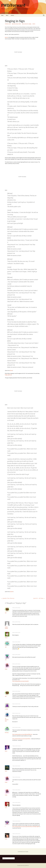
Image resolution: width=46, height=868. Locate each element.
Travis (6, 807)
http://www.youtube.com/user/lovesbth (20, 681)
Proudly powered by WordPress (23, 865)
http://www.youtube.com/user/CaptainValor (21, 738)
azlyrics (11, 591)
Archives (12, 15)
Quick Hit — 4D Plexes (39, 598)
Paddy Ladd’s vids (8, 374)
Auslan (6, 37)
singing (30, 23)
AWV (5, 612)
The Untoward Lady (6, 719)
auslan (25, 23)
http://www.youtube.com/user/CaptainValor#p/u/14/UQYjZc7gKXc (25, 826)
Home (2, 15)
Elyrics (11, 370)
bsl (27, 23)
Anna (34, 23)
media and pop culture (17, 23)
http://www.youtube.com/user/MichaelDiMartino (22, 734)
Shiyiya (6, 637)
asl (23, 23)
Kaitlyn (6, 669)
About (7, 15)
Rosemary (7, 732)
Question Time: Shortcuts (7, 598)
